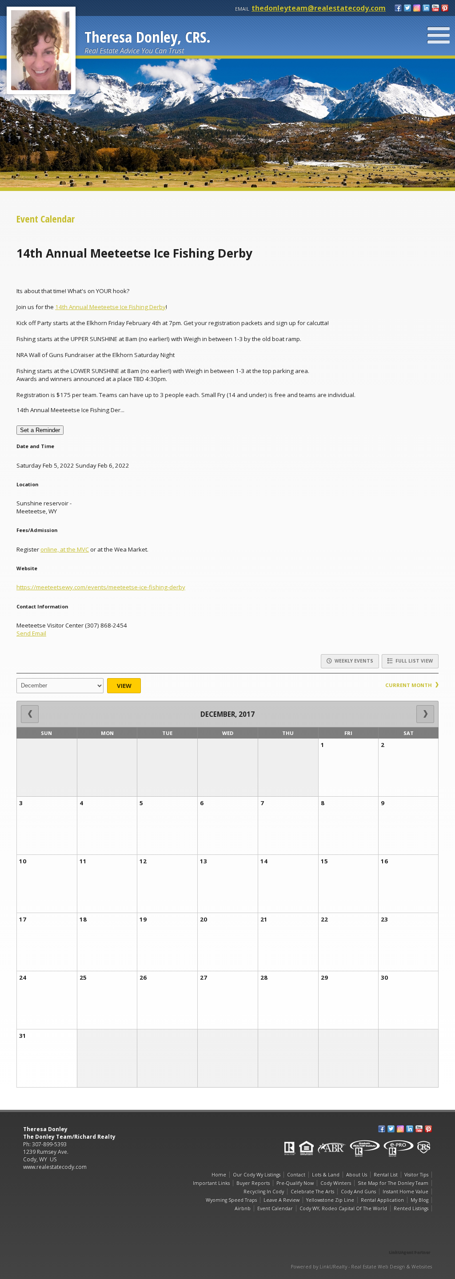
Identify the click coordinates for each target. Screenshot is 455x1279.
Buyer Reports (253, 1183)
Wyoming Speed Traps (231, 1200)
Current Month (409, 685)
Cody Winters (335, 1183)
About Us (356, 1175)
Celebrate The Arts (312, 1191)
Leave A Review (281, 1200)
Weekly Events (353, 661)
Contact (296, 1175)
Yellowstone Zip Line (330, 1200)
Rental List (386, 1175)
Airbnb (243, 1208)
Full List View (413, 661)
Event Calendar (275, 1208)
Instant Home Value (405, 1191)
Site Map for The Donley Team (393, 1183)
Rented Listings (411, 1208)
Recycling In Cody (263, 1191)
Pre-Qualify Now (295, 1183)
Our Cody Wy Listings (256, 1175)
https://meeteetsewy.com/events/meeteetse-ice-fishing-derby (100, 587)
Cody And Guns (358, 1191)
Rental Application (382, 1200)
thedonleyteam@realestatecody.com (318, 8)
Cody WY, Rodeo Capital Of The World (343, 1208)
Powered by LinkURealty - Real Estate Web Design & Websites (361, 1266)
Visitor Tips (416, 1175)
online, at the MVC (64, 549)
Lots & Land (325, 1175)
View (124, 686)
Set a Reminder (40, 430)
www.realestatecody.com (55, 1167)
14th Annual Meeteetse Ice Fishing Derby (110, 307)
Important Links (211, 1183)
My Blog (419, 1200)
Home (219, 1175)
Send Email (31, 633)
